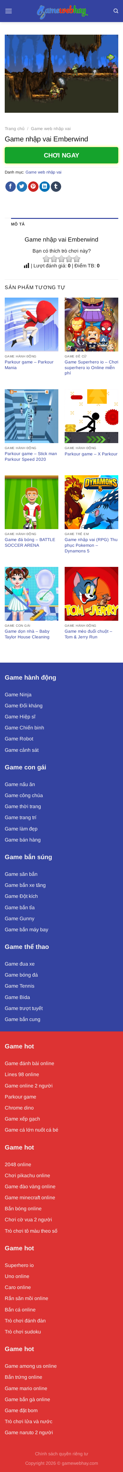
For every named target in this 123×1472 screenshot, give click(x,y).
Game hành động (30, 677)
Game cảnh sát (21, 750)
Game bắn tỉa (20, 907)
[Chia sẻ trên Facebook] (10, 186)
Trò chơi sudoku (23, 1331)
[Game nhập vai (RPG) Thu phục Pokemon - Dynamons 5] (91, 502)
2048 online (18, 1164)
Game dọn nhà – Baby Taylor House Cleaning (27, 634)
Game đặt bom (21, 1410)
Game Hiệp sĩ (20, 716)
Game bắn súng (28, 856)
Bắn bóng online (23, 1208)
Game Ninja (18, 694)
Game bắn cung (22, 1019)
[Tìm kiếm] (116, 11)
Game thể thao (27, 946)
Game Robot (19, 738)
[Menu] (8, 11)
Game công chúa (24, 795)
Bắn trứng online (23, 1377)
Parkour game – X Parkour (91, 454)
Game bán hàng (23, 839)
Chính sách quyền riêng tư (61, 1453)
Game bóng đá (21, 975)
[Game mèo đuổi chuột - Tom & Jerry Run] (91, 593)
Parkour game (20, 1096)
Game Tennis (19, 986)
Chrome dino (19, 1107)
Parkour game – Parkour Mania (29, 365)
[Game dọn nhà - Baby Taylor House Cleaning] (31, 593)
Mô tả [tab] (18, 224)
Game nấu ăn (20, 784)
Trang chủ (15, 128)
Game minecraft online (30, 1197)
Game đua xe (20, 964)
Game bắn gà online (27, 1399)
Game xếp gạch (22, 1118)
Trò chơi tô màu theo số (31, 1231)
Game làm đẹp (21, 828)
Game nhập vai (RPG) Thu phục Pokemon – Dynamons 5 (91, 545)
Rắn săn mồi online (26, 1298)
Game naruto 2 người (29, 1432)
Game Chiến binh (24, 727)
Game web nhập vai (51, 128)
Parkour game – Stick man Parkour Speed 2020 (31, 456)
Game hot (19, 1046)
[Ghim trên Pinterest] (33, 186)
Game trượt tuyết (24, 1008)
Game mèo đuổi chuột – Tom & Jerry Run (88, 634)
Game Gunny (19, 918)
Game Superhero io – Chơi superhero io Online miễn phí (91, 367)
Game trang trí (20, 817)
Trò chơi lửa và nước (28, 1421)
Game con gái (25, 767)
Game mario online (26, 1388)
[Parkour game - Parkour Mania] (31, 324)
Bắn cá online (20, 1309)
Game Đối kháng (24, 705)
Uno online (17, 1276)
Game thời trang (23, 806)
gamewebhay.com (80, 1463)
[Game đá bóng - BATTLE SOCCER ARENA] (31, 502)
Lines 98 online (22, 1074)
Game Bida (17, 997)
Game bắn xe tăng (25, 885)
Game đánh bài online (29, 1063)
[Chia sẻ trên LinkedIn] (44, 186)
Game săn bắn (21, 874)
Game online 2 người (29, 1085)
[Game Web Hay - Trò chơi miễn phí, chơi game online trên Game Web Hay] (61, 11)
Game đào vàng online (30, 1186)
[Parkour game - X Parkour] (91, 416)
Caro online (18, 1287)
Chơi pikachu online (27, 1175)
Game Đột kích (21, 896)
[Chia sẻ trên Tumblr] (56, 186)
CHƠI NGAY (61, 155)
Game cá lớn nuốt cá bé (31, 1130)
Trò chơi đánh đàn (25, 1320)
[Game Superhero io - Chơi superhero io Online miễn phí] (91, 324)
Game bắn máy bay (26, 929)
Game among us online (31, 1366)
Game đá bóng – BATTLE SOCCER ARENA (30, 542)
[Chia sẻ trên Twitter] (22, 186)
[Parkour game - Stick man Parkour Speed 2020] (31, 416)
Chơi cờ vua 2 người (28, 1219)
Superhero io (19, 1265)
